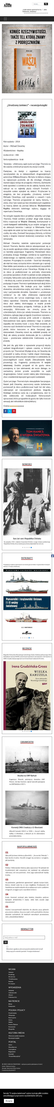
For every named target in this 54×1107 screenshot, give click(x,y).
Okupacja (12, 1015)
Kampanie (12, 1006)
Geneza (11, 972)
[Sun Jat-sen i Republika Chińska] (27, 501)
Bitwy (10, 1004)
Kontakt (11, 1054)
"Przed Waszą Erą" (14, 1056)
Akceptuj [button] (9, 1101)
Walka (11, 1022)
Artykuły (11, 990)
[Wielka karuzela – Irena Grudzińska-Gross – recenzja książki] (27, 695)
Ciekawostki (13, 992)
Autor (10, 1045)
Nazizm (11, 981)
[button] (22, 547)
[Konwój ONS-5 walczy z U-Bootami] (27, 808)
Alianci (11, 995)
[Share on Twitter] (10, 411)
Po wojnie (12, 983)
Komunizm (12, 1027)
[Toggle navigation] (5, 19)
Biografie (12, 1029)
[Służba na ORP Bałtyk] (27, 759)
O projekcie (12, 1049)
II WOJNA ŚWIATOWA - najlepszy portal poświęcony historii (24, 1064)
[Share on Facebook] (5, 411)
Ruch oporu (12, 1017)
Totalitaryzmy (13, 979)
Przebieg (11, 974)
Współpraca (13, 1047)
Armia (10, 1020)
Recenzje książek (14, 1038)
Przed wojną (12, 1013)
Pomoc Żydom (13, 1024)
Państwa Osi (13, 997)
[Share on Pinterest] (14, 411)
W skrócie (12, 977)
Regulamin (12, 1051)
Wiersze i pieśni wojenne (16, 1036)
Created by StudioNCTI (8, 1070)
